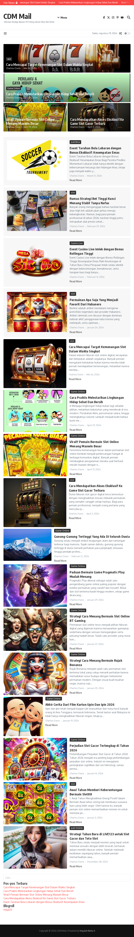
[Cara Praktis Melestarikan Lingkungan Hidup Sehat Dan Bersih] (35, 411)
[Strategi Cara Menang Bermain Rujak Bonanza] (35, 674)
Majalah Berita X (87, 930)
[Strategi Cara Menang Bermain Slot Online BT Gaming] (35, 630)
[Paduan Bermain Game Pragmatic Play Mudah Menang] (35, 585)
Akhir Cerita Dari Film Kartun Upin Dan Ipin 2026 (80, 704)
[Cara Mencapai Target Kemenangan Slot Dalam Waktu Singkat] (34, 363)
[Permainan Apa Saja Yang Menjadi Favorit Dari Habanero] (37, 312)
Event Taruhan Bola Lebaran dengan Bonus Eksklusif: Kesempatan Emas (44, 901)
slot (9, 59)
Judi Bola (75, 142)
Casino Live (77, 243)
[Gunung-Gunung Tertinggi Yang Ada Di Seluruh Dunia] (27, 545)
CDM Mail (17, 16)
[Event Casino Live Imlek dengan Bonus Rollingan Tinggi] (37, 261)
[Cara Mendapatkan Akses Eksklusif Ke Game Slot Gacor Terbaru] (34, 502)
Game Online (13, 88)
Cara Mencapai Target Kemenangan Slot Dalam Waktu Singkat (49, 64)
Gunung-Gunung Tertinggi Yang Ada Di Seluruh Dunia (92, 536)
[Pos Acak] (120, 33)
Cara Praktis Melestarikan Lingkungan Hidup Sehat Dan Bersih (50, 94)
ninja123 (7, 909)
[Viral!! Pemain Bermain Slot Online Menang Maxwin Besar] (35, 455)
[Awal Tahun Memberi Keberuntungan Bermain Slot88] (35, 803)
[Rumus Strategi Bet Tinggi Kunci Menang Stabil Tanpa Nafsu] (37, 211)
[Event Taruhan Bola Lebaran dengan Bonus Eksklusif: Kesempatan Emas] (37, 160)
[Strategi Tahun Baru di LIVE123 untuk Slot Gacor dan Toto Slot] (35, 847)
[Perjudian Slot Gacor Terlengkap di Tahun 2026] (35, 759)
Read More (76, 180)
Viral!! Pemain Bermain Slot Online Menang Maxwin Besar (30, 121)
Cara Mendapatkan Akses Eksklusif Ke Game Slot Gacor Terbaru (97, 121)
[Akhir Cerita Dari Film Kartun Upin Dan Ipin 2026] (23, 716)
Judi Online (77, 828)
